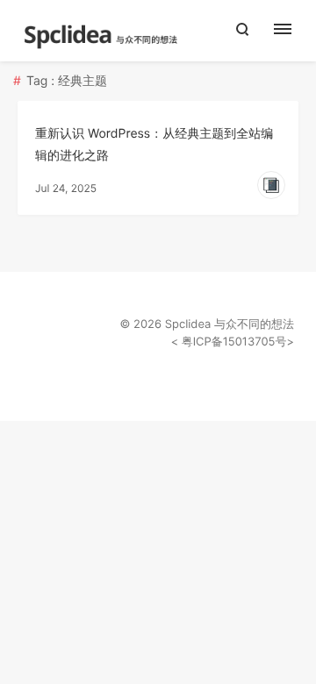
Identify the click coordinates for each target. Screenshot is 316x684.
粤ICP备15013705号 (232, 342)
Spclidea (188, 324)
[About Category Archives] (292, 30)
